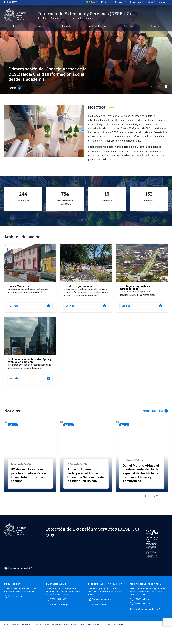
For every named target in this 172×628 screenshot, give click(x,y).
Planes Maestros (18, 286)
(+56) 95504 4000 (16, 596)
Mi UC (150, 2)
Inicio (15, 26)
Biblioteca (119, 2)
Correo (163, 2)
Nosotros (40, 26)
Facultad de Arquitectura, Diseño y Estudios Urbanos (77, 624)
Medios (105, 2)
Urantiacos (25, 624)
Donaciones (135, 2)
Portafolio (67, 26)
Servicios (128, 26)
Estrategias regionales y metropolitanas (134, 287)
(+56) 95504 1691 (142, 599)
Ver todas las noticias (152, 411)
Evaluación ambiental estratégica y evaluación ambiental (30, 360)
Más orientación (99, 604)
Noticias (13, 425)
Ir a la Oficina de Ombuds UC (147, 609)
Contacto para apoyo (101, 599)
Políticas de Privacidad (17, 568)
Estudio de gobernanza (78, 286)
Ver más (30, 306)
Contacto (154, 26)
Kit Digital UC (121, 624)
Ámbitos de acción (98, 26)
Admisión (90, 2)
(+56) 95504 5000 (58, 599)
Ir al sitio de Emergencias (61, 604)
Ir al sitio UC (9, 2)
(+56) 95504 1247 (142, 603)
